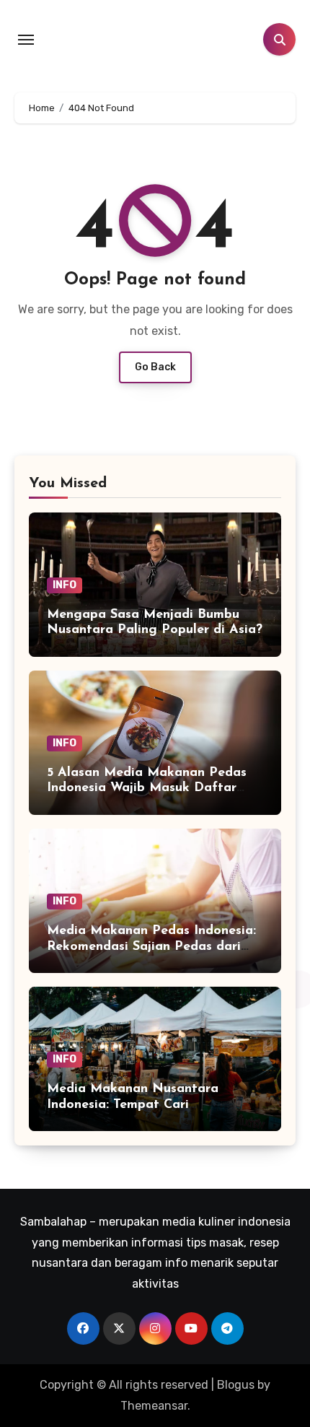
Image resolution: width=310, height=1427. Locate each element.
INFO (64, 585)
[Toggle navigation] (25, 39)
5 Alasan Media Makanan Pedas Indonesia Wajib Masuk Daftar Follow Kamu (147, 789)
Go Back (155, 367)
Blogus (235, 1385)
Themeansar (153, 1406)
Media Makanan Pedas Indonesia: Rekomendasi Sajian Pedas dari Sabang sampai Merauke (151, 947)
